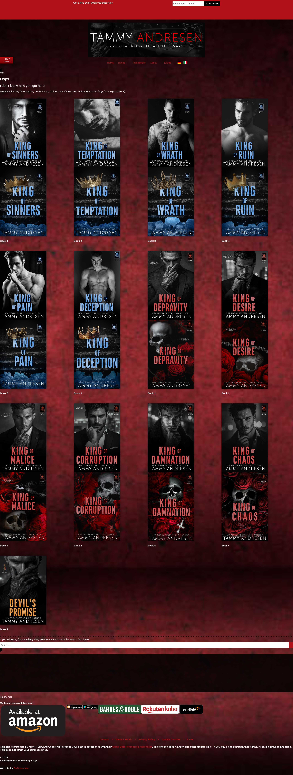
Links (190, 739)
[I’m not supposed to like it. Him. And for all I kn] (110, 668)
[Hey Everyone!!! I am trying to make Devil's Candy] (183, 673)
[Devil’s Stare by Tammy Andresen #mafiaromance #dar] (36, 659)
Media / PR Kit (123, 739)
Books (121, 62)
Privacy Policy (146, 739)
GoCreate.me (21, 768)
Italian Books (185, 62)
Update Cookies (171, 739)
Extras (167, 62)
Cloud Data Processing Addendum (132, 746)
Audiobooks (139, 62)
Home (110, 62)
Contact (104, 739)
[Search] (291, 645)
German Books (180, 62)
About (153, 62)
